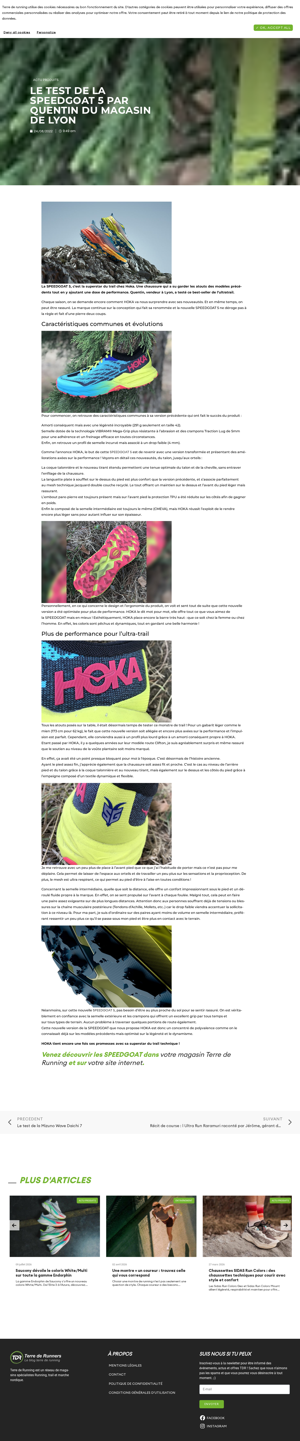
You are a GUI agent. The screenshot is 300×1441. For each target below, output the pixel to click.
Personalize (46, 32)
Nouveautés (282, 1200)
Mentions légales (125, 1365)
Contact (117, 1374)
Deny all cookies (16, 32)
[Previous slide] (14, 1225)
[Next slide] (286, 1225)
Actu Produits (46, 80)
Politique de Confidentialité (135, 1383)
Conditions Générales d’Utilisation (142, 1392)
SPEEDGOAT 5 (121, 452)
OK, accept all (275, 28)
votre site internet (115, 1062)
